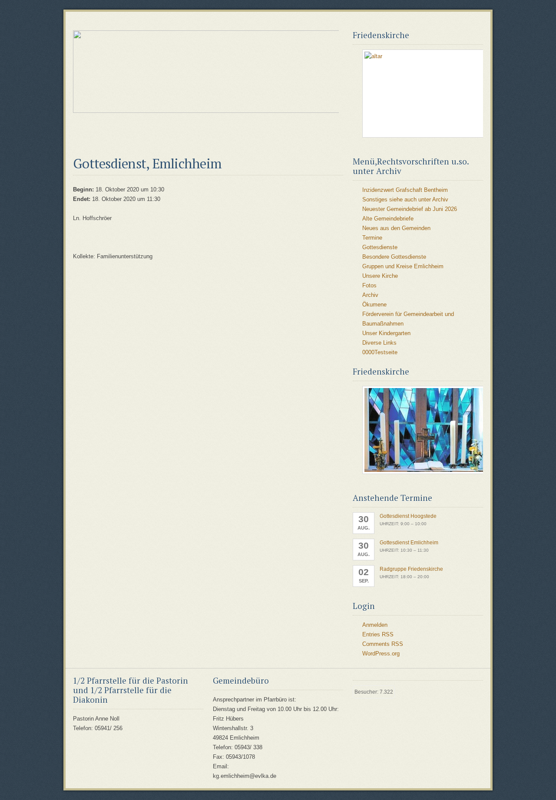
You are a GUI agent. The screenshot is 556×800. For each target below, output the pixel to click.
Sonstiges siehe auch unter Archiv (405, 199)
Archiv (370, 295)
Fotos (369, 285)
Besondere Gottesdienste (394, 256)
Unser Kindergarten (386, 333)
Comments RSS (382, 644)
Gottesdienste (379, 247)
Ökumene (374, 304)
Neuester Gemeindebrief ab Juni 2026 (409, 209)
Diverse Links (379, 342)
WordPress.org (381, 653)
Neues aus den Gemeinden (396, 228)
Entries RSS (378, 634)
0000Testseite (379, 352)
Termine (372, 237)
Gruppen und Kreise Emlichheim (402, 266)
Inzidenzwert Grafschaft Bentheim (405, 190)
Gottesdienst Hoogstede (408, 516)
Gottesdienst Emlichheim (409, 543)
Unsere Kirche (380, 276)
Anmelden (374, 625)
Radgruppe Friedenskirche (411, 569)
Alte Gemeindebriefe (388, 218)
